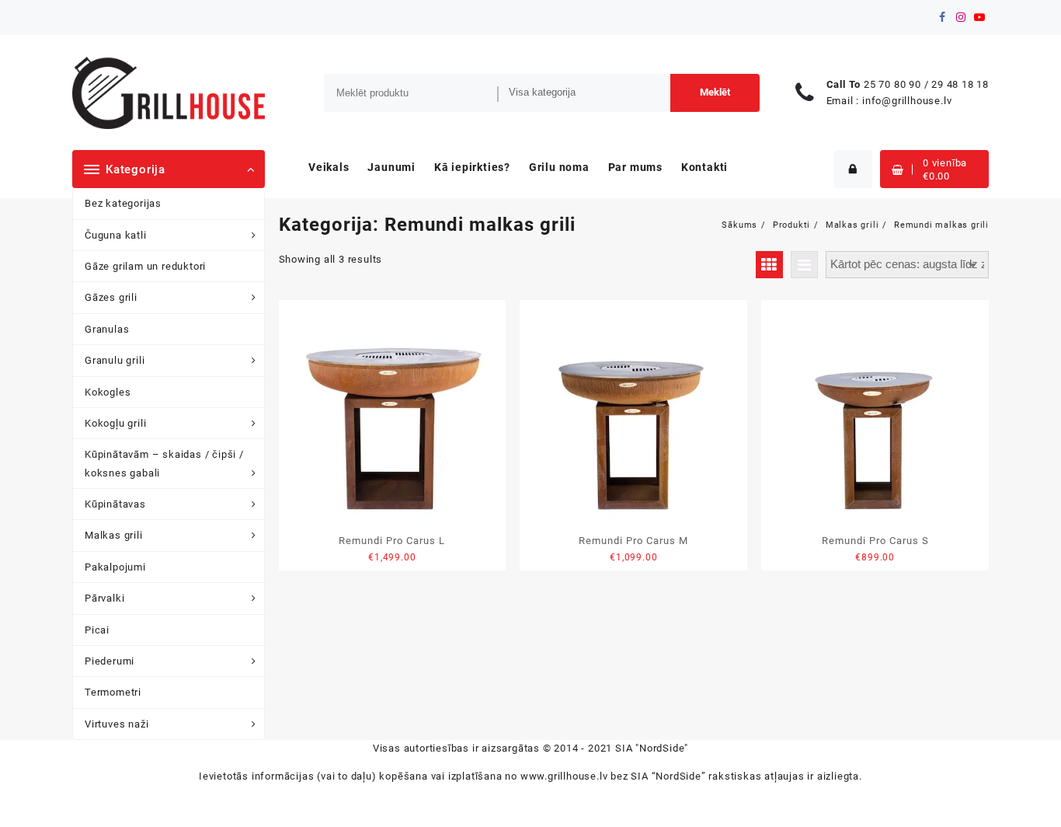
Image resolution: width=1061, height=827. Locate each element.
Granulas (107, 329)
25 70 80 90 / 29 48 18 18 (926, 84)
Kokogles (107, 392)
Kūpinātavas (115, 504)
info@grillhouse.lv (906, 100)
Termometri (113, 692)
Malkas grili (114, 535)
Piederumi (109, 661)
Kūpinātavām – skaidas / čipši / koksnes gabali (164, 463)
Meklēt (715, 92)
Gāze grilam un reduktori (145, 266)
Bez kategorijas (123, 203)
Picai (97, 630)
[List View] (804, 264)
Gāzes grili (111, 297)
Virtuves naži (116, 724)
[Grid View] (769, 264)
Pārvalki (104, 598)
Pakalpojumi (115, 567)
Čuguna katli (116, 235)
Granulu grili (114, 360)
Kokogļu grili (115, 423)
